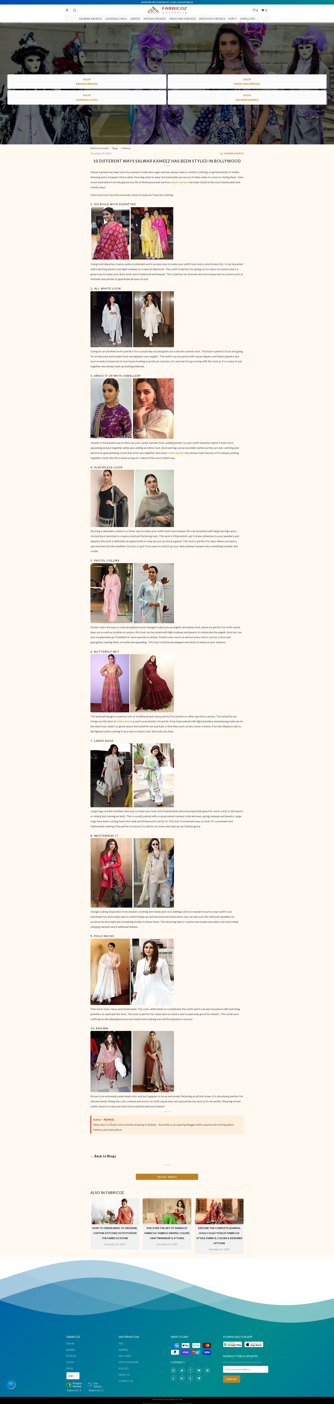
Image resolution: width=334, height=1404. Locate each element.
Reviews (71, 1356)
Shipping (123, 1349)
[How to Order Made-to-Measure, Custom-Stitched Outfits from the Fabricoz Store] (114, 1223)
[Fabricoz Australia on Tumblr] (174, 1378)
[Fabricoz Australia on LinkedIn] (183, 1378)
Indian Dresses (155, 18)
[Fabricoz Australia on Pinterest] (208, 1370)
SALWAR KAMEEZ (234, 153)
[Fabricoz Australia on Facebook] (191, 1370)
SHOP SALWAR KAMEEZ (167, 1109)
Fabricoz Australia (160, 1399)
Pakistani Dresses (182, 18)
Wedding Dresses (212, 18)
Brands (70, 1349)
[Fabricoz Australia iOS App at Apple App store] (253, 1349)
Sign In (70, 1343)
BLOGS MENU (167, 1176)
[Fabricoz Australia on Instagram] (174, 1370)
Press (69, 1368)
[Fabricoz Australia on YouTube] (200, 1370)
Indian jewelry (176, 452)
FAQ (121, 1343)
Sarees (135, 18)
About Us (124, 1374)
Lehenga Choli (116, 18)
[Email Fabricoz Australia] (200, 1378)
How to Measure (129, 1362)
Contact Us (126, 1381)
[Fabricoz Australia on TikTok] (191, 1378)
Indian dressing (125, 721)
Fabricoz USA (176, 1399)
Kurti (232, 18)
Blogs (70, 1362)
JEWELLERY (247, 18)
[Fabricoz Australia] (167, 9)
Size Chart (125, 1356)
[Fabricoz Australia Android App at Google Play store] (233, 1349)
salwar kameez (179, 182)
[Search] (74, 10)
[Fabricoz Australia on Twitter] (183, 1370)
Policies (123, 1368)
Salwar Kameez (90, 18)
